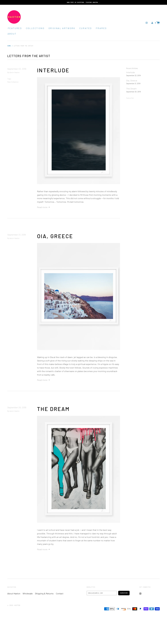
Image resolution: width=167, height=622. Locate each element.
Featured (15, 28)
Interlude (53, 70)
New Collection (13, 82)
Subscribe (130, 98)
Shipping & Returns (44, 593)
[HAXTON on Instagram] (147, 22)
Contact (59, 593)
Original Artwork (62, 28)
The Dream (53, 409)
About (12, 33)
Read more (42, 207)
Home (9, 46)
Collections (35, 28)
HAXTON (17, 605)
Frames (101, 28)
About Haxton (13, 593)
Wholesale (28, 593)
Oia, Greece (55, 236)
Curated (85, 28)
